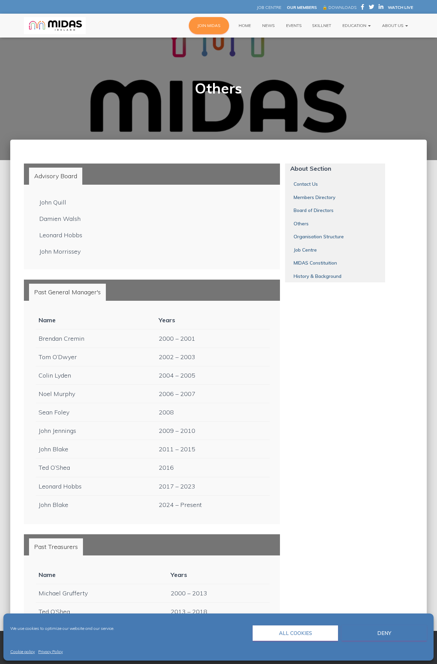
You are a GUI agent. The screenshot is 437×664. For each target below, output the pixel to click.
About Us (393, 25)
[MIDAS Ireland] (55, 25)
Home (244, 25)
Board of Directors (314, 210)
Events (293, 25)
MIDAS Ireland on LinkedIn (381, 8)
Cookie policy (22, 651)
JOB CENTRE (268, 7)
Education (354, 25)
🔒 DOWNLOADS (339, 7)
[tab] (55, 176)
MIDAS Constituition (315, 263)
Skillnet (321, 25)
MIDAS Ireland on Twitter (371, 8)
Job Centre (305, 250)
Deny (384, 633)
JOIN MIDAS (209, 25)
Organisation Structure (319, 237)
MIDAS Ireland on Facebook (362, 8)
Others (301, 224)
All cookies (295, 633)
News (268, 25)
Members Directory (314, 197)
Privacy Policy (50, 651)
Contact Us (306, 184)
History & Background (317, 276)
